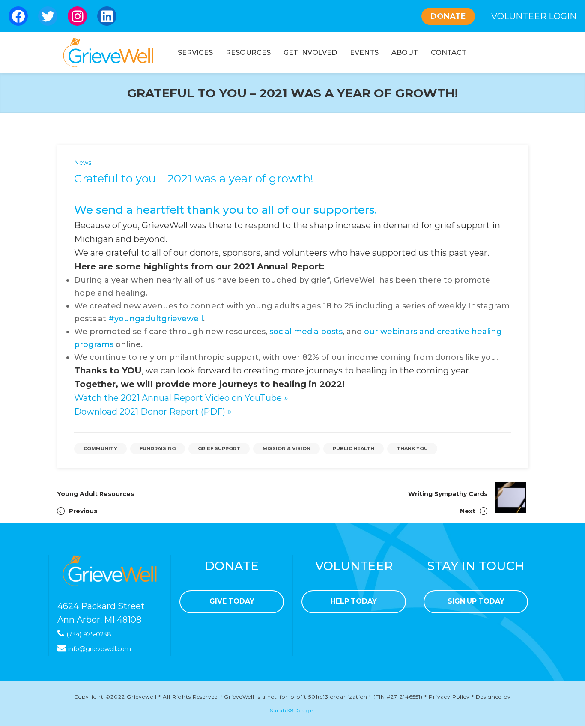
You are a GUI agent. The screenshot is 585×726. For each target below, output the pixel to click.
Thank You (412, 448)
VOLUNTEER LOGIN (533, 16)
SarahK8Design (292, 710)
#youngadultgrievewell (155, 318)
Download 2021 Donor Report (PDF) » (153, 411)
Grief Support (219, 448)
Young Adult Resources (95, 494)
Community (100, 448)
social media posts (306, 331)
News (82, 163)
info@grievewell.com (99, 649)
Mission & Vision (286, 448)
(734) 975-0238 (88, 634)
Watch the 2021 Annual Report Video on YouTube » (181, 398)
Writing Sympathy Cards (447, 494)
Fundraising (158, 448)
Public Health (353, 448)
